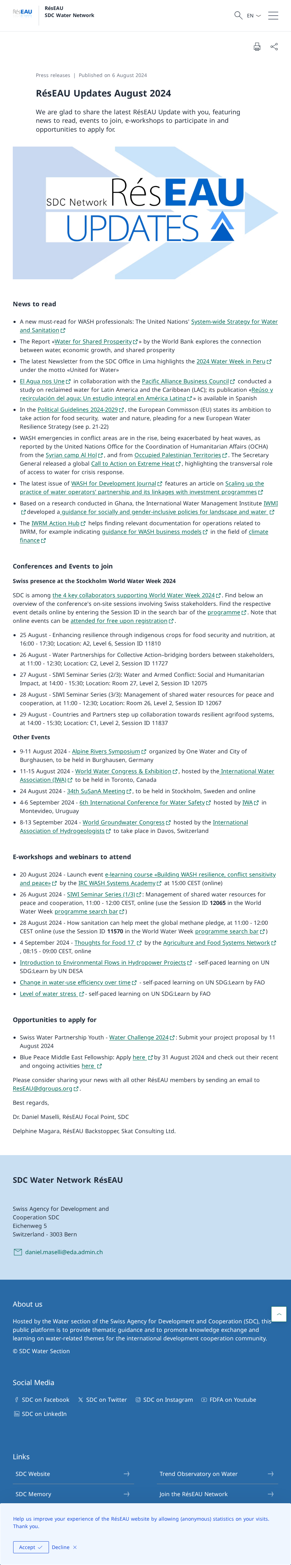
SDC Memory (33, 1494)
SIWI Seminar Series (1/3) (101, 894)
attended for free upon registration (119, 621)
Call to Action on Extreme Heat (133, 463)
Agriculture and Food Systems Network (216, 942)
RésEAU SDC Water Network (69, 11)
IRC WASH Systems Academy (116, 883)
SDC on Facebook (46, 1400)
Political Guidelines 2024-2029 (78, 409)
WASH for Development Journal (113, 483)
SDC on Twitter (106, 1400)
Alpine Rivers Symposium (106, 751)
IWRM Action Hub (55, 523)
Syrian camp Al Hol (71, 455)
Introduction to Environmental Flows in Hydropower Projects (103, 962)
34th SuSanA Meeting (96, 791)
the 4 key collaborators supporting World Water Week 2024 (134, 595)
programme (224, 612)
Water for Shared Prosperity (93, 341)
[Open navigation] (273, 16)
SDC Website (33, 1474)
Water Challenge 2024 (139, 1037)
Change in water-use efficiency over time (75, 982)
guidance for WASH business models (152, 532)
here (140, 1057)
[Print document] (256, 46)
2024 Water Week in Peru (231, 361)
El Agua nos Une (42, 381)
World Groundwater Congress (124, 822)
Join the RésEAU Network (194, 1494)
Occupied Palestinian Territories (177, 455)
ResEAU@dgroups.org (42, 1088)
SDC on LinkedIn (44, 1414)
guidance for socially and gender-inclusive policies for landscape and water (164, 512)
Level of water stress (49, 994)
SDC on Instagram (168, 1400)
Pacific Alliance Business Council (185, 381)
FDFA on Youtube (233, 1400)
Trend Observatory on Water (199, 1474)
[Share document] (273, 46)
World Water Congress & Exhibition (123, 771)
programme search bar (86, 911)
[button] (279, 1314)
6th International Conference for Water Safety (142, 802)
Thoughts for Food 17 (105, 942)
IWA (247, 802)
